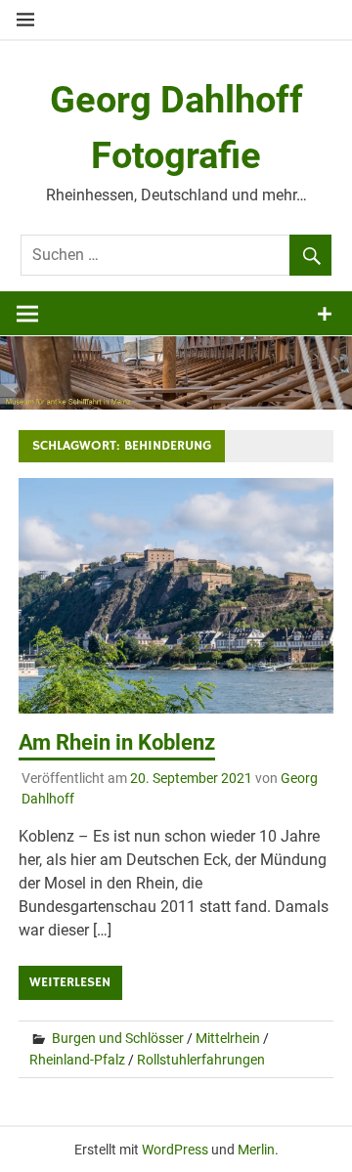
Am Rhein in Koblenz (117, 742)
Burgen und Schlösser (118, 1038)
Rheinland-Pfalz (77, 1059)
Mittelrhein (228, 1038)
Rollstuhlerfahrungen (201, 1059)
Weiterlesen (69, 982)
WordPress (175, 1149)
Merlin (256, 1149)
